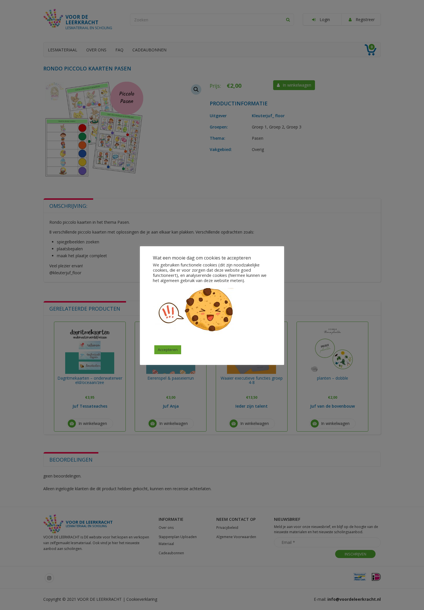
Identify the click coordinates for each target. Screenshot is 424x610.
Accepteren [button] (168, 349)
